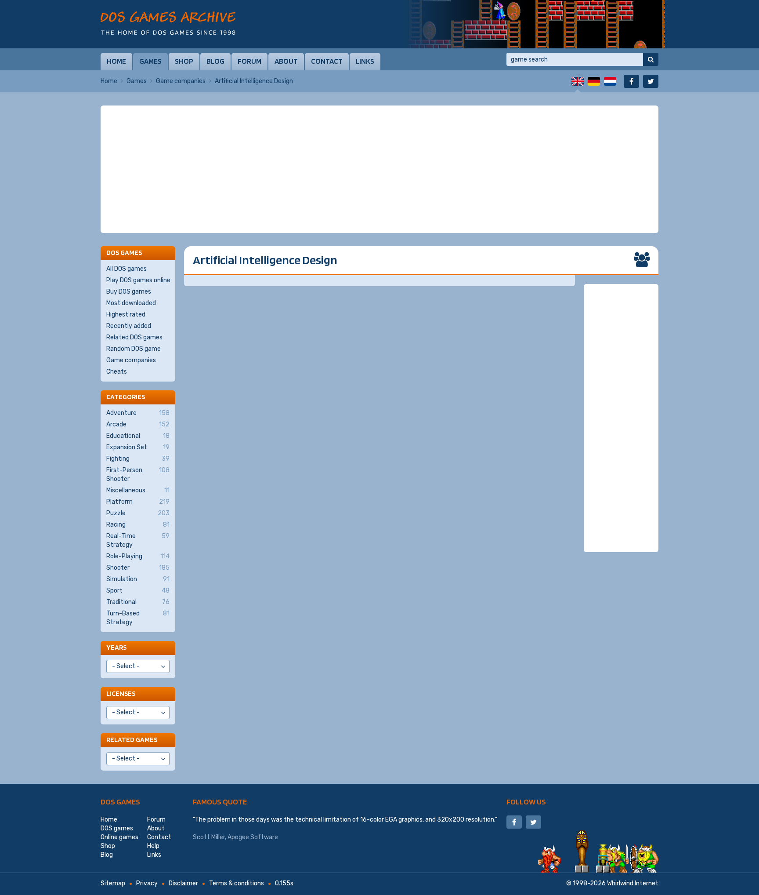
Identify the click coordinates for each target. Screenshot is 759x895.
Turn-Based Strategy (138, 618)
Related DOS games (134, 337)
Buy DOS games (128, 291)
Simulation (138, 579)
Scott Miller (209, 837)
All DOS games (126, 269)
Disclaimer (183, 883)
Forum (249, 61)
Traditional (138, 602)
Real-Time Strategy (138, 540)
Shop (184, 61)
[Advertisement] (379, 169)
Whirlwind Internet (632, 883)
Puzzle (138, 513)
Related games (131, 739)
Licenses (120, 693)
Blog (215, 61)
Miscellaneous (138, 490)
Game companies (181, 81)
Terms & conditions (236, 883)
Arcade (138, 424)
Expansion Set (138, 447)
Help (153, 846)
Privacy (147, 883)
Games (150, 61)
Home (116, 61)
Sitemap (113, 883)
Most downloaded (131, 303)
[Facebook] (631, 81)
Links (365, 61)
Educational (138, 436)
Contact (327, 61)
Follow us (526, 801)
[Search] (650, 59)
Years (116, 647)
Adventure (138, 413)
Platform (138, 502)
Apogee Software (253, 837)
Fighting (138, 458)
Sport (138, 590)
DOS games (120, 801)
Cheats (116, 371)
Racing (138, 524)
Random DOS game (133, 349)
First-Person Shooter (138, 474)
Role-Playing (138, 556)
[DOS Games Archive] (168, 23)
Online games (119, 837)
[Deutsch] (594, 81)
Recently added (128, 326)
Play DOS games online (138, 280)
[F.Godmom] (533, 24)
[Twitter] (650, 81)
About (286, 61)
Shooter (138, 567)
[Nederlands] (610, 81)
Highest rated (125, 314)
